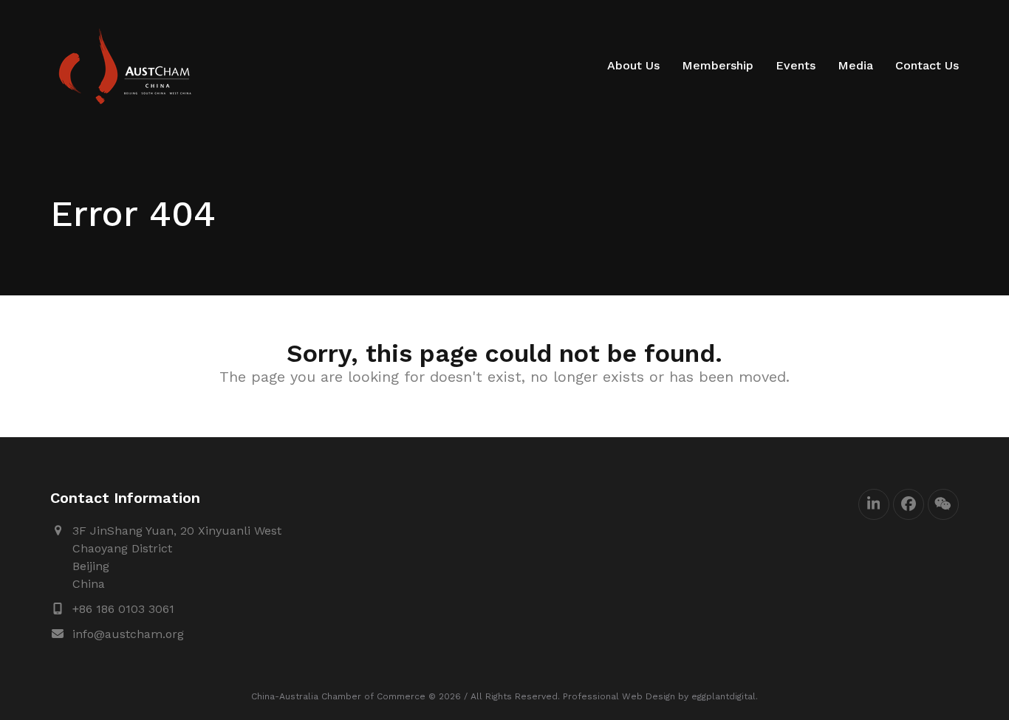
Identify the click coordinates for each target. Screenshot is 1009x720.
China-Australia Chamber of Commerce (338, 696)
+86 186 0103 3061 (123, 609)
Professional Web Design (619, 696)
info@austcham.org (128, 634)
